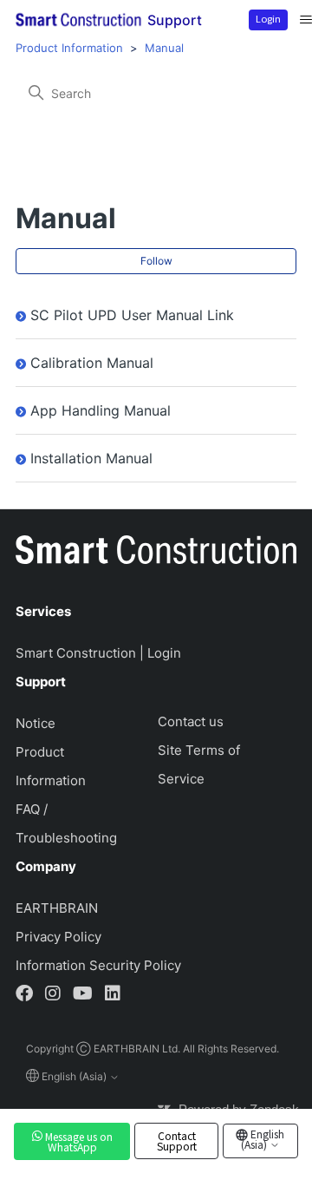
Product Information (69, 48)
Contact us (191, 721)
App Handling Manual (100, 410)
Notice (35, 723)
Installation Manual (91, 458)
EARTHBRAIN (57, 908)
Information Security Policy (98, 965)
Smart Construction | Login (98, 653)
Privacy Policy (58, 936)
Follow (156, 260)
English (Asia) (263, 1138)
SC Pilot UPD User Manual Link (132, 315)
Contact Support (177, 1141)
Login (268, 18)
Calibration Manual (91, 362)
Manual (164, 48)
